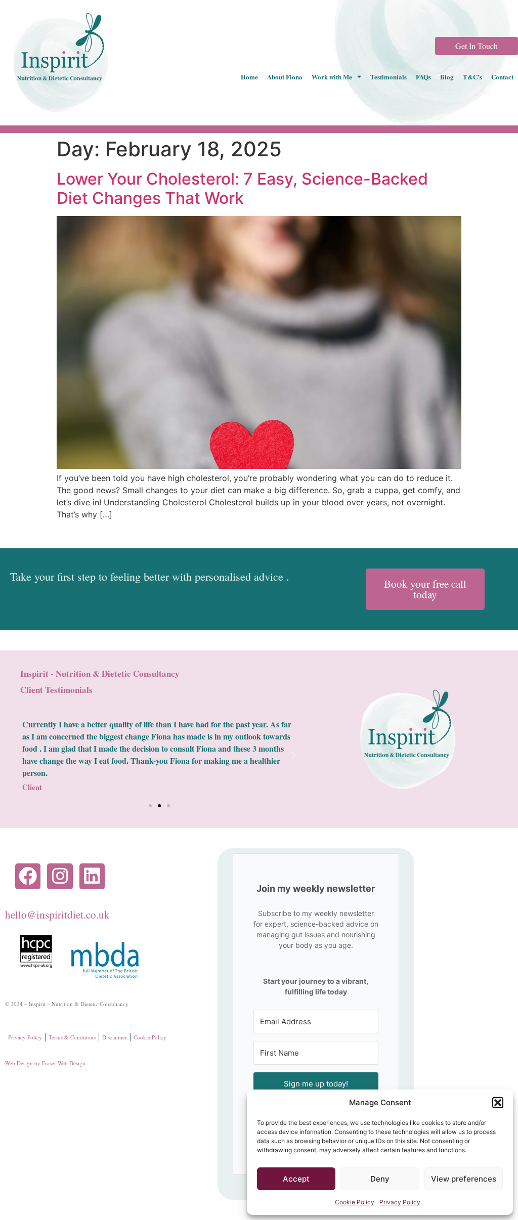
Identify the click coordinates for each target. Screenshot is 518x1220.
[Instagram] (59, 876)
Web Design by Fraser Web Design (45, 1063)
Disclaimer (114, 1037)
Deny (380, 1179)
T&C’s (472, 76)
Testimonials (388, 76)
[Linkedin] (92, 876)
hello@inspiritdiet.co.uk (57, 914)
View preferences (463, 1179)
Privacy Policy (399, 1202)
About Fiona (285, 76)
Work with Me (332, 76)
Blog (447, 76)
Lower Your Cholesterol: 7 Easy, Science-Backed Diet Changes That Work (242, 188)
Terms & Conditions (72, 1037)
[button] (498, 1103)
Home (249, 76)
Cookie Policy (354, 1202)
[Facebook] (27, 876)
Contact (502, 76)
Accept (296, 1179)
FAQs (423, 76)
